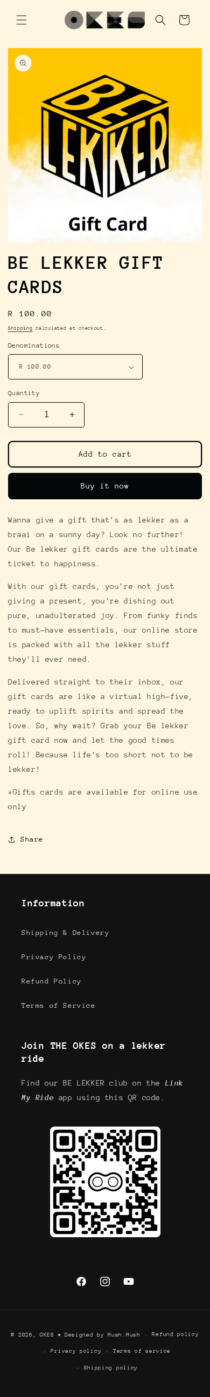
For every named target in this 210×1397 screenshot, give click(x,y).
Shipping (20, 328)
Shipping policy (111, 1368)
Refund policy (175, 1334)
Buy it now (105, 486)
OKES (47, 1335)
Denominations (34, 345)
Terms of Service (59, 1005)
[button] (21, 20)
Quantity (24, 393)
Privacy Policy (54, 957)
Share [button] (32, 839)
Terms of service (142, 1351)
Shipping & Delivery (65, 932)
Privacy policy (76, 1351)
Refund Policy (52, 981)
